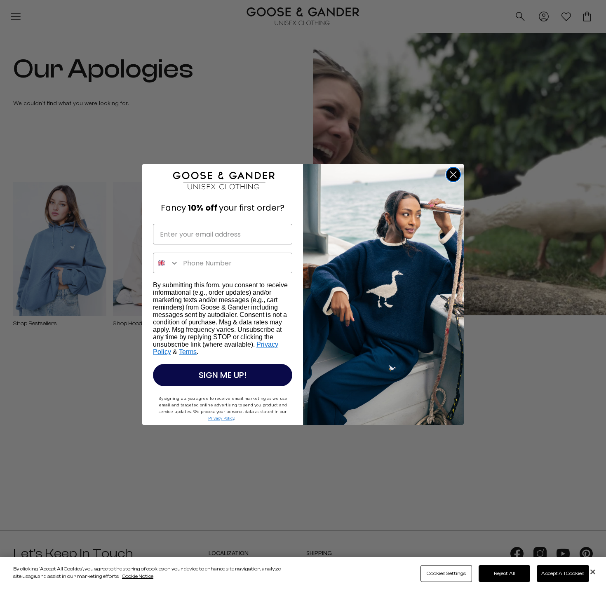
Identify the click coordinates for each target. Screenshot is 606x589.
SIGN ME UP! (223, 375)
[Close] (593, 572)
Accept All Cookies (562, 573)
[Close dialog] (453, 174)
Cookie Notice (137, 576)
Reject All (504, 573)
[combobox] (166, 263)
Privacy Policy (221, 418)
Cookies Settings (446, 573)
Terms (188, 351)
